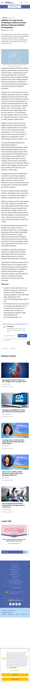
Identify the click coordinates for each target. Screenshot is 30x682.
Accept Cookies (15, 679)
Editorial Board (15, 566)
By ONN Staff (7, 384)
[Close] (28, 650)
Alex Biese (6, 446)
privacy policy (7, 340)
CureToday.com (15, 571)
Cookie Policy (13, 667)
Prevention (13, 348)
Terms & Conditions (15, 580)
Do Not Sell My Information (15, 582)
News (17, 614)
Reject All (15, 675)
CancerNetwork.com (15, 569)
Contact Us (15, 567)
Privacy (15, 578)
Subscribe (21, 335)
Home (4, 614)
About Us (15, 564)
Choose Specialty (13, 6)
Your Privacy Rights (15, 584)
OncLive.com (15, 573)
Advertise (15, 576)
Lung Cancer (5, 348)
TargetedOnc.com (15, 575)
